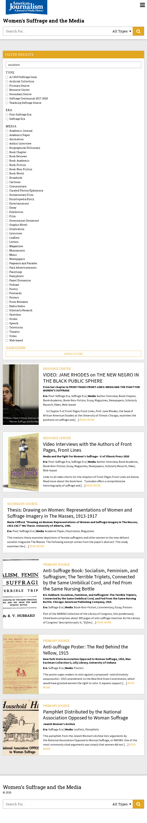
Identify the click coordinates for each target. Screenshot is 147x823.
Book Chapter (18, 152)
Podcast (14, 284)
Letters (13, 241)
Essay (12, 207)
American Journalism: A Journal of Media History (26, 7)
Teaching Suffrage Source (25, 102)
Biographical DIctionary (24, 147)
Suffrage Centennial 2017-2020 (28, 98)
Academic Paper (19, 135)
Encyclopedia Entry (21, 199)
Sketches (15, 314)
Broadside (15, 177)
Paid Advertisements (23, 267)
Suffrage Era (17, 118)
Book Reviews (18, 156)
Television (16, 327)
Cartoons (15, 182)
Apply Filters (73, 354)
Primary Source (19, 85)
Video (13, 336)
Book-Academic (19, 160)
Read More (87, 419)
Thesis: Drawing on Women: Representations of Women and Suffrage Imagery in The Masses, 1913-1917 (69, 513)
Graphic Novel (18, 224)
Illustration (16, 229)
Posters (14, 297)
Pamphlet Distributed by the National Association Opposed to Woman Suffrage (85, 714)
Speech (13, 323)
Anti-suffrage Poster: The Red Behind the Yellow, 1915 (85, 649)
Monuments (17, 250)
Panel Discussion (20, 280)
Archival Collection (21, 81)
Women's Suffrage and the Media (43, 20)
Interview (15, 233)
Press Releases (18, 301)
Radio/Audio (17, 306)
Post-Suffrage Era (20, 114)
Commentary (18, 186)
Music (13, 254)
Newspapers (17, 259)
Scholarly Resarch (20, 310)
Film (12, 216)
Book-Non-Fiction (20, 169)
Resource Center (19, 89)
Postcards (15, 293)
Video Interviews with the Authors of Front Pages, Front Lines (87, 447)
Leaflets (14, 237)
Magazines (16, 246)
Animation (16, 139)
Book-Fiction (17, 165)
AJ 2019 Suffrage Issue (23, 77)
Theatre (14, 331)
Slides (13, 319)
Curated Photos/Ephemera (26, 190)
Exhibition (16, 212)
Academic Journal (21, 130)
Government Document (24, 220)
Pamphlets (16, 276)
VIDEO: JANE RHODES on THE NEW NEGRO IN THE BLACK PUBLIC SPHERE (91, 377)
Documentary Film (21, 194)
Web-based (16, 340)
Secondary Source (20, 94)
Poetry (13, 289)
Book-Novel (16, 173)
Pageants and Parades (23, 263)
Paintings (15, 272)
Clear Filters (15, 347)
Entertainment (19, 203)
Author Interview (20, 143)
